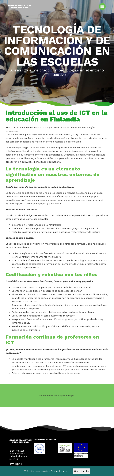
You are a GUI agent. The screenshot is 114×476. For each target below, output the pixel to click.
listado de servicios (69, 373)
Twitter (15, 463)
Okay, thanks (81, 471)
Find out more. (59, 471)
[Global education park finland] (19, 8)
